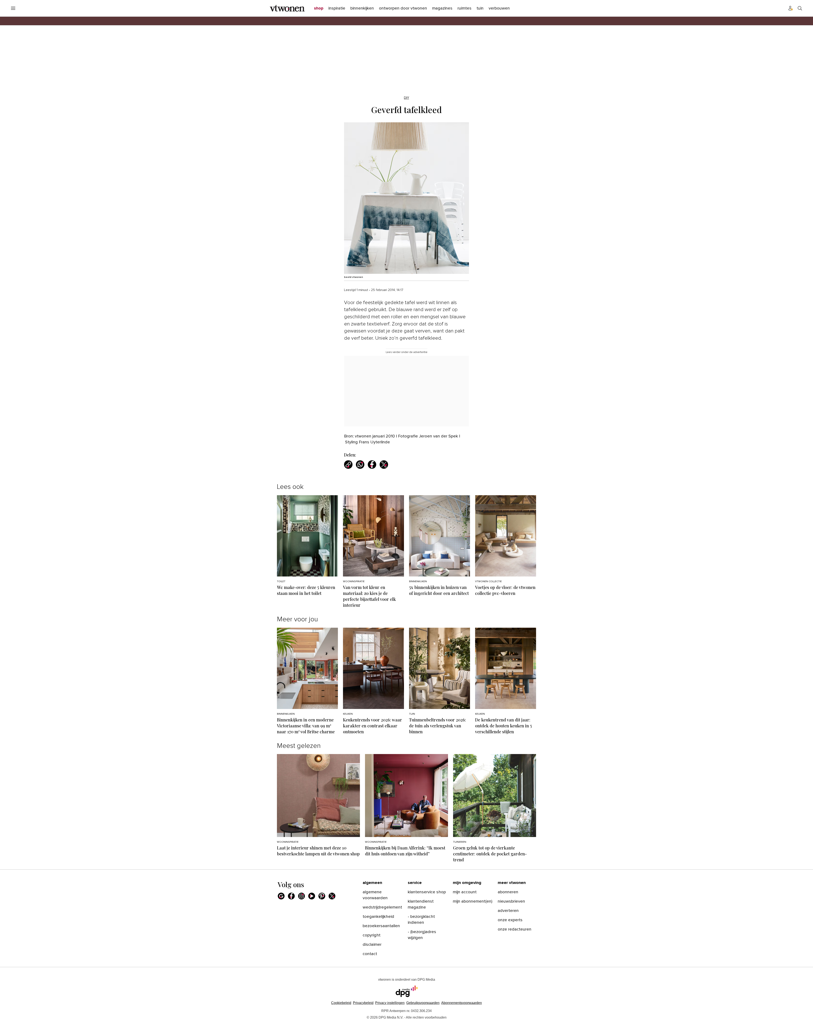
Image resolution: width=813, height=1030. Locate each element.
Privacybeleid (363, 1003)
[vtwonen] (287, 8)
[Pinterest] (321, 896)
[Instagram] (301, 896)
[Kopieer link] (348, 464)
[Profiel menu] (791, 8)
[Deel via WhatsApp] (360, 464)
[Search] (800, 8)
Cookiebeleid (341, 1003)
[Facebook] (291, 896)
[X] (332, 896)
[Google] (281, 896)
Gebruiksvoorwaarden (423, 1003)
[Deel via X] (384, 464)
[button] (390, 1003)
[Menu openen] (13, 8)
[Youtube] (311, 896)
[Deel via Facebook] (372, 464)
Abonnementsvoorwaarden (461, 1003)
